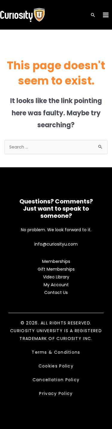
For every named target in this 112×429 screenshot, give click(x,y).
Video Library (56, 277)
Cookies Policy (56, 366)
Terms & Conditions (56, 352)
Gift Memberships (56, 269)
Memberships (56, 261)
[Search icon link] (93, 15)
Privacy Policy (56, 393)
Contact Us (56, 292)
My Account (56, 285)
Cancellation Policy (56, 380)
